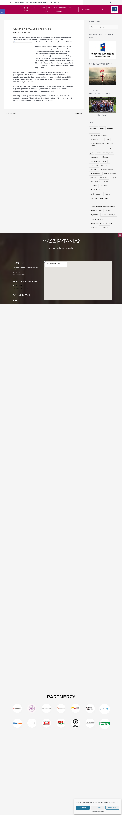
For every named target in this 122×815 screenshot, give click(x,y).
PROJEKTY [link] (62, 8)
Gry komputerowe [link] (96, 149)
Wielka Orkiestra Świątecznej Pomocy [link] (102, 206)
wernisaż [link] (94, 203)
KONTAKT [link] (59, 11)
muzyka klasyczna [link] (107, 169)
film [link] (108, 139)
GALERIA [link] (70, 8)
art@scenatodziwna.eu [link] (22, 288)
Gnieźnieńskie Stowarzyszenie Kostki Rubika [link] (101, 144)
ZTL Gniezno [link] (104, 227)
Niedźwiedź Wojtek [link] (110, 174)
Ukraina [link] (107, 194)
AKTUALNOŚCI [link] (52, 8)
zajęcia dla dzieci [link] (97, 219)
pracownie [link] (103, 178)
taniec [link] (108, 190)
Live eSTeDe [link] (49, 11)
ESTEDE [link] (36, 8)
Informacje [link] (18, 32)
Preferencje (112, 807)
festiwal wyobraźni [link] (97, 139)
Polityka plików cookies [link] (98, 811)
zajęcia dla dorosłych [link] (109, 215)
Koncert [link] (105, 157)
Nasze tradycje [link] (95, 174)
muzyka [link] (94, 169)
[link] (2, 11)
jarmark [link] (108, 149)
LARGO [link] (43, 8)
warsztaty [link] (104, 198)
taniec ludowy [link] (96, 194)
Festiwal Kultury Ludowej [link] (98, 135)
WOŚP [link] (108, 210)
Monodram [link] (104, 165)
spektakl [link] (94, 186)
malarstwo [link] (94, 165)
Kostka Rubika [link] (95, 161)
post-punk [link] (93, 178)
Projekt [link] (113, 178)
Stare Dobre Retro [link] (96, 190)
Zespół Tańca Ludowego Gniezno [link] (101, 223)
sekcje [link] (106, 181)
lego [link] (104, 161)
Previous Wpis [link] (10, 114)
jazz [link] (92, 153)
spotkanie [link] (105, 186)
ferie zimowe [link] (94, 132)
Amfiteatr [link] (93, 128)
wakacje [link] (94, 198)
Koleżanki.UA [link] (94, 157)
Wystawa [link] (94, 215)
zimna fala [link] (93, 227)
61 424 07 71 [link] (18, 286)
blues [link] (102, 128)
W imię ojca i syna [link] (96, 210)
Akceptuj (83, 807)
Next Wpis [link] (79, 114)
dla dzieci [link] (110, 128)
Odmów (97, 807)
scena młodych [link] (95, 181)
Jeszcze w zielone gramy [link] (104, 153)
